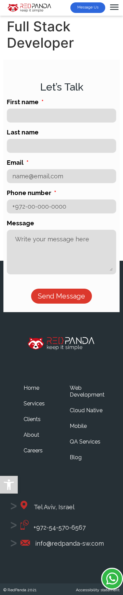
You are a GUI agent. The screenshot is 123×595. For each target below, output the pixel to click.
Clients (32, 419)
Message (20, 223)
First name (23, 102)
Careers (33, 450)
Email (16, 163)
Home (31, 388)
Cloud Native (86, 410)
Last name (23, 132)
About (31, 435)
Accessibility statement (98, 590)
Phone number (30, 193)
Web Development (87, 391)
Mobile (78, 426)
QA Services (85, 441)
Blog (76, 457)
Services (34, 403)
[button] (9, 485)
